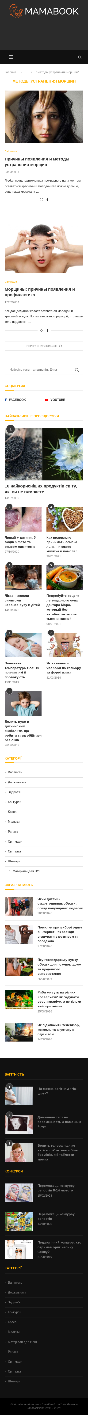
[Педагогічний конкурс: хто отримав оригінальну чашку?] (19, 1249)
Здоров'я (14, 792)
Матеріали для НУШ (27, 871)
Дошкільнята (17, 782)
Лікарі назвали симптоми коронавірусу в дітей (22, 600)
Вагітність (15, 772)
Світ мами (15, 841)
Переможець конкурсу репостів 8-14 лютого (56, 1188)
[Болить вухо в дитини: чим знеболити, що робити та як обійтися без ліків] (23, 703)
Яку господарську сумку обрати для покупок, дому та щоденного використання (59, 966)
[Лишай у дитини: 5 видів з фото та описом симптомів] (23, 519)
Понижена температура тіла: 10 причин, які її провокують (22, 670)
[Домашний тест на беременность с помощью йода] (19, 1124)
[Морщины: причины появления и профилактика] (44, 247)
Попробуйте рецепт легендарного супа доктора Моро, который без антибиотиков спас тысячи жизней (62, 607)
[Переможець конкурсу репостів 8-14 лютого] (19, 1192)
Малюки (13, 821)
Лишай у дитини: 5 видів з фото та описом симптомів (20, 542)
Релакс (13, 831)
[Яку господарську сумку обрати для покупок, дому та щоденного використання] (19, 967)
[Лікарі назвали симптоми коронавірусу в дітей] (23, 577)
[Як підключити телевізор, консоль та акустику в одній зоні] (19, 1032)
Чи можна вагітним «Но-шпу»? (57, 1091)
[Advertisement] (44, 36)
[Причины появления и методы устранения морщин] (44, 117)
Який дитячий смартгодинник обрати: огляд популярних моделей (60, 903)
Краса (12, 812)
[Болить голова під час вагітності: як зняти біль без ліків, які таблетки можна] (19, 1152)
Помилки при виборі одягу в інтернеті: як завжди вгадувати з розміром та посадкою (60, 934)
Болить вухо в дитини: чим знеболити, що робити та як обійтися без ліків (23, 731)
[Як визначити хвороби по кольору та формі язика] (64, 645)
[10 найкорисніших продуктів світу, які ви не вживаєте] (44, 454)
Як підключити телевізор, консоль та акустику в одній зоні (59, 1029)
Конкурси (14, 802)
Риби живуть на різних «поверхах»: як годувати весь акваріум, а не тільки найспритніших (59, 999)
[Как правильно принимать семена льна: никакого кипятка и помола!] (64, 519)
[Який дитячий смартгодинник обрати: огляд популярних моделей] (19, 906)
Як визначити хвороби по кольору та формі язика (63, 667)
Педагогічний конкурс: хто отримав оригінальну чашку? (59, 1246)
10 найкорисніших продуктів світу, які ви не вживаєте (41, 489)
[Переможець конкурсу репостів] (19, 1221)
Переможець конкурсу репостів (56, 1216)
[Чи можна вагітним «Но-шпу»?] (19, 1096)
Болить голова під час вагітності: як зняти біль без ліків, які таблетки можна (58, 1152)
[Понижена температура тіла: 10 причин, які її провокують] (23, 645)
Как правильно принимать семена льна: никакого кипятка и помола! (61, 544)
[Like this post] (41, 200)
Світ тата (14, 851)
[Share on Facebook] (47, 200)
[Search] (79, 57)
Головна (10, 72)
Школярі (14, 861)
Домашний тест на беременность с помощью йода (59, 1121)
